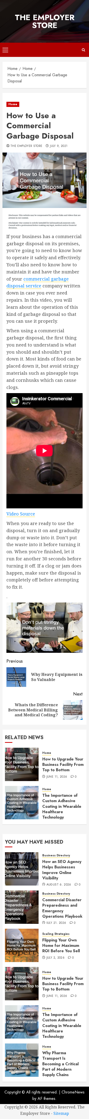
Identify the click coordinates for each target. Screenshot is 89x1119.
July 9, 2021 (58, 146)
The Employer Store (44, 21)
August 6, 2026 (58, 885)
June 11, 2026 (56, 777)
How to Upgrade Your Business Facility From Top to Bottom (63, 764)
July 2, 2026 (55, 958)
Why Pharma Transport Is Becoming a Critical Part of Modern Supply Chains (60, 1064)
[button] (5, 50)
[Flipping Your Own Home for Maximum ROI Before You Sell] (22, 945)
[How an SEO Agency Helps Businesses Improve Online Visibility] (22, 869)
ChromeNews (73, 1092)
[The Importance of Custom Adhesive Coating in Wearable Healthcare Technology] (22, 802)
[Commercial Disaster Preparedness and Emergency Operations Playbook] (22, 907)
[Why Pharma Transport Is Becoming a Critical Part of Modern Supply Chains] (22, 1060)
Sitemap (61, 1113)
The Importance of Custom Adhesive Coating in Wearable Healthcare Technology (61, 806)
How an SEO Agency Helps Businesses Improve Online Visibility (61, 870)
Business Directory (56, 855)
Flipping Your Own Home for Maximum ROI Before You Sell (61, 945)
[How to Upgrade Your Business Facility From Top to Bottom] (22, 764)
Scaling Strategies (55, 934)
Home (12, 104)
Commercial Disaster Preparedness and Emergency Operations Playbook (62, 908)
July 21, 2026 (56, 923)
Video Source (20, 514)
